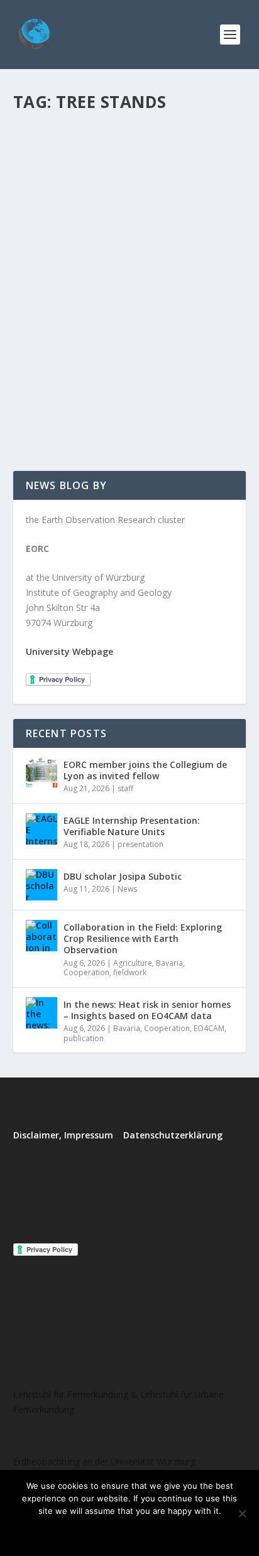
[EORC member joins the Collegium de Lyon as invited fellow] (41, 773)
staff (125, 788)
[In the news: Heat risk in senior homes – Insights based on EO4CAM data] (41, 1013)
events (87, 323)
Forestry (118, 323)
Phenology (44, 336)
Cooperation (86, 972)
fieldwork (129, 972)
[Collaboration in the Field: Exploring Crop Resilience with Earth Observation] (41, 935)
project (80, 336)
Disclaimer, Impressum (63, 1135)
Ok (78, 1532)
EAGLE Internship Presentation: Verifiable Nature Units (131, 826)
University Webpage (69, 651)
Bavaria (169, 963)
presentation (140, 844)
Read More (58, 416)
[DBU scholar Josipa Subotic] (41, 884)
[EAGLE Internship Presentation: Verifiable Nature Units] (41, 829)
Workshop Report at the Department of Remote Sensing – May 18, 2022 (121, 291)
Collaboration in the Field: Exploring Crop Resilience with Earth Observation (142, 938)
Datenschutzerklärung (173, 1135)
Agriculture (132, 963)
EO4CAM (209, 1028)
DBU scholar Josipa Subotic (122, 876)
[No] (242, 1513)
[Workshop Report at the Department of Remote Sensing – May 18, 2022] (129, 189)
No (112, 1532)
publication (83, 1038)
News (146, 323)
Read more (163, 1532)
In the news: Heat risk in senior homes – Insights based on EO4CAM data (147, 1010)
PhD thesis (178, 323)
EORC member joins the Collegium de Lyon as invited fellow (145, 770)
